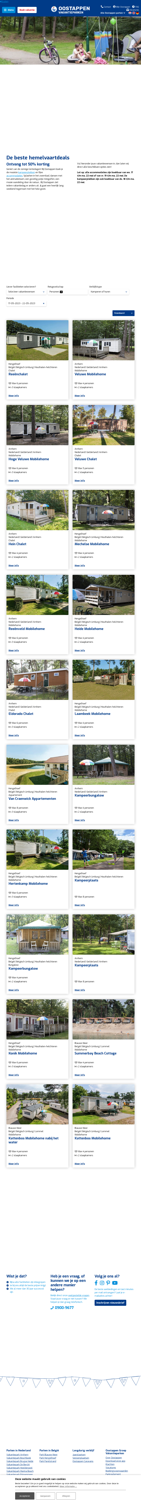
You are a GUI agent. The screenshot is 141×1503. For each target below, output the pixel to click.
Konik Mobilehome (23, 1053)
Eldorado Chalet (21, 714)
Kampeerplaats (86, 880)
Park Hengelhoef (48, 1458)
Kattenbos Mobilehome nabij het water (34, 1140)
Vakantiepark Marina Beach (20, 1471)
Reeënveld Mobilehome (27, 629)
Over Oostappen (114, 1457)
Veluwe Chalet (86, 459)
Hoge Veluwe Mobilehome (29, 459)
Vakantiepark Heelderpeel (19, 1467)
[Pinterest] (108, 1283)
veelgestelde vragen (78, 1295)
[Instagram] (102, 1283)
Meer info (14, 395)
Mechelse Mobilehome (92, 544)
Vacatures (111, 1467)
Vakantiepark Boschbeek (18, 1458)
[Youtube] (115, 1283)
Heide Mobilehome (89, 629)
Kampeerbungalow (89, 795)
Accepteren (25, 1496)
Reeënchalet (18, 374)
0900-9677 (64, 1307)
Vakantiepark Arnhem (17, 1454)
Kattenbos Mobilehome (93, 1138)
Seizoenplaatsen (81, 1458)
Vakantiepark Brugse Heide (19, 1461)
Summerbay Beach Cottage (95, 1053)
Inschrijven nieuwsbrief (110, 1302)
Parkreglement (113, 1474)
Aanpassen (45, 1496)
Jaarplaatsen (79, 1454)
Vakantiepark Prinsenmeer (19, 1474)
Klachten (110, 1464)
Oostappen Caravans (83, 1461)
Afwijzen (66, 1496)
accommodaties (14, 175)
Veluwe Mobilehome (90, 374)
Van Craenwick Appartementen (32, 799)
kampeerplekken (26, 172)
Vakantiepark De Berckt (18, 1464)
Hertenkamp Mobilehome (28, 883)
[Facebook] (96, 1283)
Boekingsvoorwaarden (117, 1470)
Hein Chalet (17, 544)
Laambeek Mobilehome (92, 714)
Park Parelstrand (48, 1461)
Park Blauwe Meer (49, 1454)
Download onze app (115, 1461)
